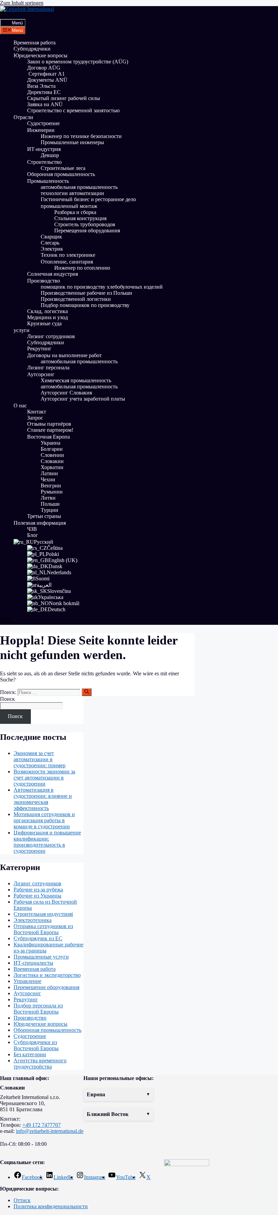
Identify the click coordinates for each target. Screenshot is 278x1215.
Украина (50, 443)
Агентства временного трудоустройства (40, 1063)
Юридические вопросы (40, 55)
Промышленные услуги (41, 957)
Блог (32, 535)
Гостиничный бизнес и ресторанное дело (88, 199)
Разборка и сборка (75, 212)
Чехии (48, 479)
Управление (27, 981)
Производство (43, 281)
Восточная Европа (48, 437)
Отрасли (23, 117)
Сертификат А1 (46, 74)
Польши (50, 504)
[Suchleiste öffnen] (5, 16)
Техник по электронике (68, 255)
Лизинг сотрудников (51, 336)
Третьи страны (44, 516)
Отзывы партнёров (49, 424)
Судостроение (43, 123)
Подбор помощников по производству (85, 305)
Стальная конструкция (80, 218)
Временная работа (35, 42)
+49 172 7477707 (41, 1125)
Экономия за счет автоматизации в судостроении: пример (39, 759)
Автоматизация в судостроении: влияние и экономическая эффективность (43, 799)
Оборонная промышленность (61, 174)
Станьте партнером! (50, 430)
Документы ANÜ (47, 80)
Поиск (7, 699)
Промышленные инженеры (72, 142)
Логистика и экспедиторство (47, 975)
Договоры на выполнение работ (64, 355)
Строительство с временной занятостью (73, 110)
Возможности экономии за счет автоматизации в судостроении (44, 778)
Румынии (52, 492)
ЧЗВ (32, 529)
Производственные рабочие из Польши (86, 293)
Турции (49, 510)
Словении (52, 455)
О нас (20, 405)
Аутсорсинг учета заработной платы (83, 399)
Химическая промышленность (76, 380)
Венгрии (51, 485)
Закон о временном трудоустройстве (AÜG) (77, 61)
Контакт (36, 411)
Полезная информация (40, 523)
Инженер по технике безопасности (81, 136)
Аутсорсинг (41, 374)
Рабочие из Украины (37, 896)
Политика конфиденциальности (51, 1206)
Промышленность (48, 181)
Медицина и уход (47, 317)
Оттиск (22, 1200)
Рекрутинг (39, 348)
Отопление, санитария (67, 262)
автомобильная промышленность (79, 187)
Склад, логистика (47, 311)
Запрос (35, 418)
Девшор (50, 155)
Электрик (52, 249)
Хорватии (52, 467)
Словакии (52, 461)
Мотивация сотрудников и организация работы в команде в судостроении (44, 820)
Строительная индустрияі (43, 914)
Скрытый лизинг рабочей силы (63, 98)
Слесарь (50, 243)
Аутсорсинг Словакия (66, 393)
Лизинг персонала (48, 367)
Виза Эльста (41, 86)
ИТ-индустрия (44, 149)
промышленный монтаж (69, 206)
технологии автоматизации (72, 193)
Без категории (30, 1054)
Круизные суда (44, 323)
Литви (48, 498)
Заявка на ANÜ (45, 104)
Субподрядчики (32, 49)
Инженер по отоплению (82, 268)
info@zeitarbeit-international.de (49, 1131)
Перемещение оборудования (46, 987)
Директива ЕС (44, 92)
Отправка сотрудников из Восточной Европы (43, 929)
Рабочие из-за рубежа (38, 889)
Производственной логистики (76, 299)
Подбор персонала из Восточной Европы (38, 1009)
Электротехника (33, 920)
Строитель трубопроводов (84, 224)
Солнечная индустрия (52, 274)
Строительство (44, 162)
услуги (21, 330)
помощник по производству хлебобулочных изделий (102, 287)
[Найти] (87, 692)
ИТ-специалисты (33, 963)
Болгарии (52, 449)
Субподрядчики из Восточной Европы (36, 1045)
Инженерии (41, 130)
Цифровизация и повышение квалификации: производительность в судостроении (47, 842)
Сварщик (51, 236)
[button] (118, 1094)
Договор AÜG (43, 68)
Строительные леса (63, 168)
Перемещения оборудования (87, 230)
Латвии (49, 473)
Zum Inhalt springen (21, 3)
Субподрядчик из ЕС (38, 938)
